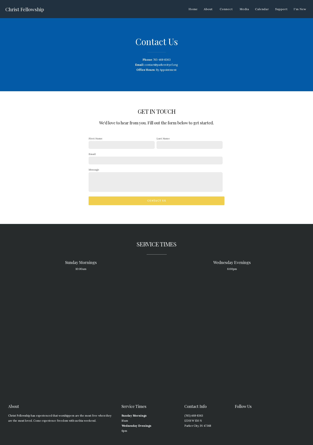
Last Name (163, 138)
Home (193, 9)
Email (92, 154)
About (209, 9)
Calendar (262, 9)
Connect (226, 9)
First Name (95, 138)
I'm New (300, 9)
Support (281, 9)
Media (244, 9)
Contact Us (156, 200)
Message (94, 169)
